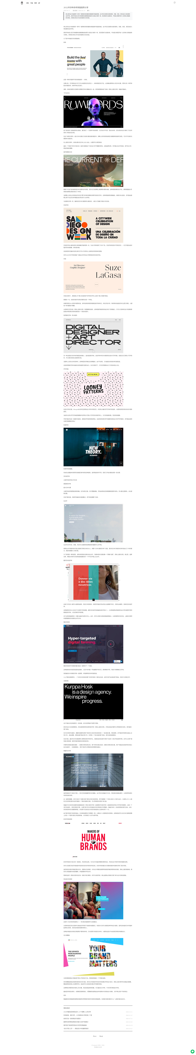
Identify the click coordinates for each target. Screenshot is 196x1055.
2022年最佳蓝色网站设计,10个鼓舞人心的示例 (77, 1012)
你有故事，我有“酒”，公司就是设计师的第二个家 (78, 1015)
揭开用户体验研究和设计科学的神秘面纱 (75, 1025)
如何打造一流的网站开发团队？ (73, 1018)
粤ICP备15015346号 (98, 1047)
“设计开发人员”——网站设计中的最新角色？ (76, 1028)
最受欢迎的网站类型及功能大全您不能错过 (76, 1022)
